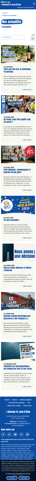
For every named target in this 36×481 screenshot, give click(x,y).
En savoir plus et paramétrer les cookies (18, 473)
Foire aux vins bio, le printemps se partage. (17, 70)
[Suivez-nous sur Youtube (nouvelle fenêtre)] (15, 434)
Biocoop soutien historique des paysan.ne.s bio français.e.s (17, 317)
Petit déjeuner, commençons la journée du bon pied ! (17, 170)
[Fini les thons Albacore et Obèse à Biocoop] (18, 253)
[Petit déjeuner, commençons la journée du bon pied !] (18, 155)
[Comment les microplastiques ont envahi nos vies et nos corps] (18, 352)
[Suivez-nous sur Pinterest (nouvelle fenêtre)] (27, 434)
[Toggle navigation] (34, 4)
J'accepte (24, 478)
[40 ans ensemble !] (18, 205)
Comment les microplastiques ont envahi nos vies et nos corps (18, 367)
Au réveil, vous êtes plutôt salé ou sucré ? (17, 120)
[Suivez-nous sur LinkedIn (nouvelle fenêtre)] (9, 434)
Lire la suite (27, 89)
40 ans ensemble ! (12, 220)
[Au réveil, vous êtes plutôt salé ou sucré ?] (18, 105)
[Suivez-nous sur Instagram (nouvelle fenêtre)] (21, 434)
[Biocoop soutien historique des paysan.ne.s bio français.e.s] (18, 301)
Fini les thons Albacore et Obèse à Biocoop (17, 269)
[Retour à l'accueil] (5, 2)
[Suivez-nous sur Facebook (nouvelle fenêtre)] (3, 434)
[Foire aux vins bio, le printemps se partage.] (18, 55)
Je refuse (12, 478)
